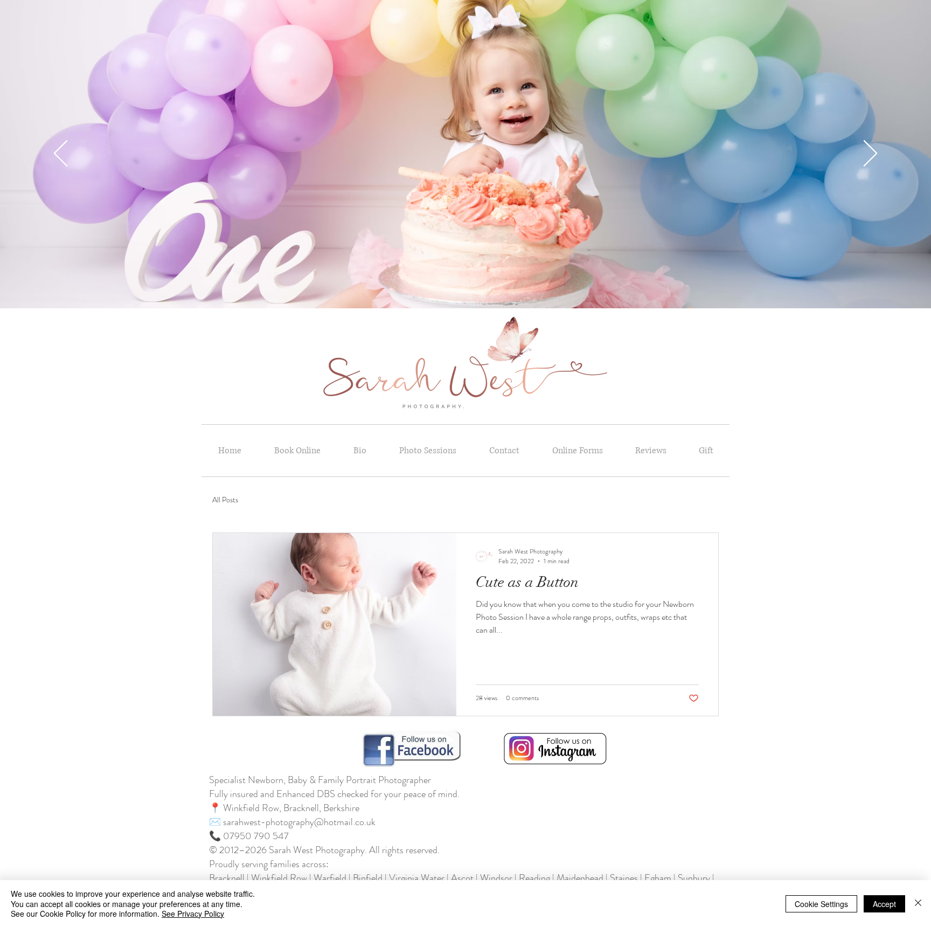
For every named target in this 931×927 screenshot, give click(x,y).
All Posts (225, 500)
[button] (428, 450)
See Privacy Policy (193, 913)
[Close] (918, 903)
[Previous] (60, 154)
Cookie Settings (821, 903)
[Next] (870, 154)
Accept (884, 903)
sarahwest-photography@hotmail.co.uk (299, 822)
